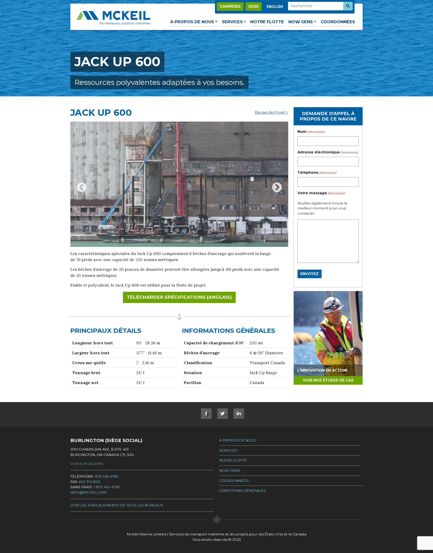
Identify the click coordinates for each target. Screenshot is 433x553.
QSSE (253, 6)
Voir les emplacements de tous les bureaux (116, 505)
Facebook (206, 413)
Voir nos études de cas (328, 380)
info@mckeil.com (88, 492)
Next (277, 184)
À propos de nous (192, 21)
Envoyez (309, 274)
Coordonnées (338, 21)
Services (232, 21)
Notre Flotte (267, 21)
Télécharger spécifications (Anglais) (181, 297)
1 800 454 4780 (106, 487)
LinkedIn (238, 413)
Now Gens (300, 21)
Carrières (230, 6)
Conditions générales (242, 490)
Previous (81, 184)
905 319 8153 (89, 482)
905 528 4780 (107, 476)
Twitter (222, 413)
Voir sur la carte (87, 463)
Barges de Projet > (271, 112)
